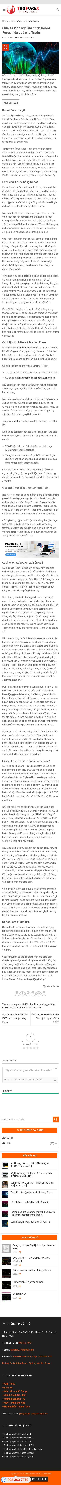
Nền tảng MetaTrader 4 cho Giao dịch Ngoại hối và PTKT (45, 1018)
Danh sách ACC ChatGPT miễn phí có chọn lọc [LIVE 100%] (32, 1184)
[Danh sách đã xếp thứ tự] (19, 1079)
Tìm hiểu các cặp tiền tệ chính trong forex (31, 1192)
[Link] (33, 1079)
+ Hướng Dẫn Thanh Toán (16, 1406)
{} (37, 1079)
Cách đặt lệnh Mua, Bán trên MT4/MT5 (30, 1221)
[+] (40, 1079)
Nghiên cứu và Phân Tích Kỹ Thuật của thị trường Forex (15, 1018)
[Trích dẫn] (26, 1079)
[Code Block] (30, 1079)
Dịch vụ (5, 1137)
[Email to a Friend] (33, 993)
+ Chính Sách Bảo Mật (14, 1395)
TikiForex (29, 37)
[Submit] (56, 1119)
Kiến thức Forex (31, 21)
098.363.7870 (24, 1343)
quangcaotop (24, 1414)
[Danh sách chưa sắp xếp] (23, 1079)
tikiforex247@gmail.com (22, 1350)
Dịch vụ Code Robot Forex (15, 1363)
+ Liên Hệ (7, 1387)
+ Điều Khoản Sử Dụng (14, 1391)
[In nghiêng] (8, 1079)
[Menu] (4, 9)
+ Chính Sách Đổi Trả (13, 1399)
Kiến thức (15, 21)
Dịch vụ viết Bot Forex (39, 1363)
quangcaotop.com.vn (39, 1414)
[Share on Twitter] (27, 993)
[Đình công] (15, 1079)
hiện (15, 103)
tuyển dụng (24, 347)
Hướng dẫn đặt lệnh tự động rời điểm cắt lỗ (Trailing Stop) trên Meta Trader (33, 1213)
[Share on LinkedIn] (43, 993)
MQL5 (16, 421)
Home (5, 21)
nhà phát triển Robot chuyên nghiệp (37, 377)
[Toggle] (56, 1143)
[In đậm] (5, 1079)
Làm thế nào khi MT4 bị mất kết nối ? (29, 1202)
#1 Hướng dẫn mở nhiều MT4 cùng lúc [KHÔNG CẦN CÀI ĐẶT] (30, 1165)
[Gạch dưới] (12, 1079)
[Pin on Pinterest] (38, 993)
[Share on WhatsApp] (17, 993)
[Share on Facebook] (22, 993)
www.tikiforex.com (22, 1356)
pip (10, 283)
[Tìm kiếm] (58, 9)
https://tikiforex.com (42, 1356)
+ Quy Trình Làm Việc (13, 1402)
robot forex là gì (33, 1007)
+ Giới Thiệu (8, 1383)
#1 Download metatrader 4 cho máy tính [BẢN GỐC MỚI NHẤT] (31, 1174)
